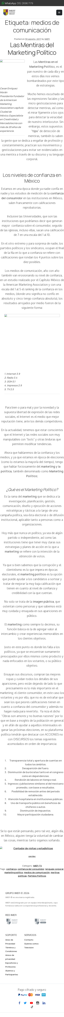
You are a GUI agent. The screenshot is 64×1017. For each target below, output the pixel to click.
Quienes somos (31, 943)
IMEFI (47, 39)
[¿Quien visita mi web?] (32, 848)
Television (29, 947)
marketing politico (13, 872)
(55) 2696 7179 (25, 3)
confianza (11, 869)
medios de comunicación (37, 872)
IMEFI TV (37, 865)
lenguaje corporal (54, 869)
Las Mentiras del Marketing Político (32, 48)
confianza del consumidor (31, 869)
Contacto (28, 939)
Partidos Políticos (37, 875)
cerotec (32, 856)
